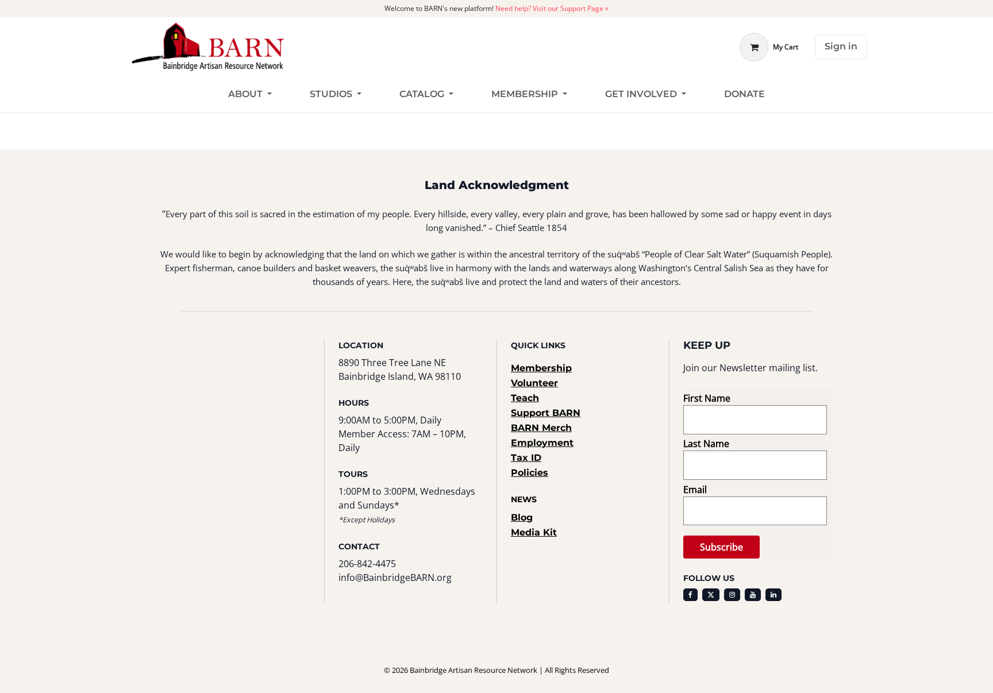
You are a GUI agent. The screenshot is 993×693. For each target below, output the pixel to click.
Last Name (706, 443)
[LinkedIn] (773, 594)
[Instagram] (732, 594)
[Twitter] (710, 594)
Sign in (841, 46)
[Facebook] (690, 594)
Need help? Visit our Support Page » (552, 8)
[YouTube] (753, 594)
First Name (706, 398)
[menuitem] (250, 94)
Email (695, 489)
